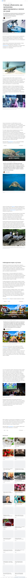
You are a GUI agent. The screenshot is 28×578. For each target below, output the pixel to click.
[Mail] (2, 1)
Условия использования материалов (14, 577)
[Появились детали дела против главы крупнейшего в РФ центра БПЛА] (8, 547)
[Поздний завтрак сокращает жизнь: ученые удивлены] (8, 535)
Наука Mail (11, 320)
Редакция (9, 577)
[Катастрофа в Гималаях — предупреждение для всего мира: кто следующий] (19, 477)
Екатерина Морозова (8, 17)
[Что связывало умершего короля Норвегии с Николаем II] (8, 477)
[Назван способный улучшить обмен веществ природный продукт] (19, 570)
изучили (13, 206)
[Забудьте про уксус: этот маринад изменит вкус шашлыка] (19, 524)
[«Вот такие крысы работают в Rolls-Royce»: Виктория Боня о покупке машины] (8, 501)
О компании (3, 577)
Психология (14, 320)
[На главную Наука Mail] (4, 1)
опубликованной (5, 45)
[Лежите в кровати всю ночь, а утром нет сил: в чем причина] (19, 512)
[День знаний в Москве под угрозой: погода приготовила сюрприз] (8, 570)
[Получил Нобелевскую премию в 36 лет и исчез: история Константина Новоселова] (8, 466)
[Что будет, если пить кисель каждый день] (8, 524)
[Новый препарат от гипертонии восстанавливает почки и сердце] (8, 559)
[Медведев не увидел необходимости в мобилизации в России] (8, 512)
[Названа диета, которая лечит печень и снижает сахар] (19, 501)
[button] (14, 26)
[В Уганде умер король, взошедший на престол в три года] (19, 535)
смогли (8, 298)
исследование (5, 347)
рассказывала (10, 141)
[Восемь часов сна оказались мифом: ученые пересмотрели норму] (19, 454)
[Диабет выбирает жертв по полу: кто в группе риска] (19, 547)
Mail (1, 577)
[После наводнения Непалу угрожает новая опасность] (19, 559)
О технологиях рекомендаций (22, 577)
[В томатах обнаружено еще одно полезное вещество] (8, 454)
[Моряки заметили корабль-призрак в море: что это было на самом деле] (8, 489)
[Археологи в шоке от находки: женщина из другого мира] (8, 443)
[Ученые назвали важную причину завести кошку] (19, 443)
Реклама (6, 577)
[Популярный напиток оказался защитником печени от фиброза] (19, 466)
